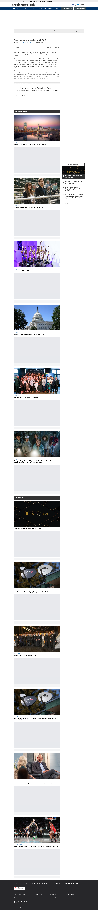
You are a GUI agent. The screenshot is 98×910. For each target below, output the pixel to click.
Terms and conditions (19, 894)
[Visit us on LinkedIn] (78, 5)
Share (17, 47)
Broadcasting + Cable (35, 1)
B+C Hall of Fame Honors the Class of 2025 (73, 176)
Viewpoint (16, 36)
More (55, 8)
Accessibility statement (20, 897)
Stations (25, 8)
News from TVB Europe (72, 31)
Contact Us (69, 897)
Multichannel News (47, 1)
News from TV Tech (56, 31)
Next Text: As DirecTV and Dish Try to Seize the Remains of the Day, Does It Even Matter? (74, 196)
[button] (83, 4)
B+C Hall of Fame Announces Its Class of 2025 (73, 182)
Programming (42, 8)
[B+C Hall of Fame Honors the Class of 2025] (73, 172)
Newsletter (56, 47)
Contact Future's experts (38, 894)
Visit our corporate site (74, 883)
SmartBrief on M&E (42, 31)
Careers (34, 897)
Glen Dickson (18, 42)
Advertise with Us (53, 897)
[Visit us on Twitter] (75, 5)
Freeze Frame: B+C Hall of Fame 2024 (74, 202)
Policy (50, 8)
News (18, 8)
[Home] (14, 8)
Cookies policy (70, 894)
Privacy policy (52, 894)
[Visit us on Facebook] (73, 5)
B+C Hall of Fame (28, 31)
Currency (32, 8)
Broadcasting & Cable (28, 42)
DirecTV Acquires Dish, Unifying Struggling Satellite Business (73, 189)
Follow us (49, 47)
